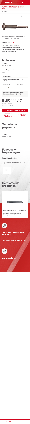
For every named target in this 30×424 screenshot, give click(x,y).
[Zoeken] (26, 2)
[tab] (6, 16)
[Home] (8, 2)
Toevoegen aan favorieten (8, 115)
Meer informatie (7, 42)
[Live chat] (10, 422)
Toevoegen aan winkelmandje (16, 110)
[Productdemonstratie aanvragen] (6, 422)
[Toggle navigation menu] (3, 2)
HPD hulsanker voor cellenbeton (14, 210)
